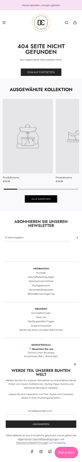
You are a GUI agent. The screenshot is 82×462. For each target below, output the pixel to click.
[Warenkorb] (75, 22)
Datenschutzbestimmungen (32, 442)
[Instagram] (41, 451)
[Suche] (66, 22)
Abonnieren (41, 424)
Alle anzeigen (41, 199)
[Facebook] (32, 451)
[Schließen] (75, 364)
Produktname (11, 177)
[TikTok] (50, 451)
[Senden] (77, 237)
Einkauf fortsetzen (41, 72)
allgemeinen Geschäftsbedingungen (38, 439)
